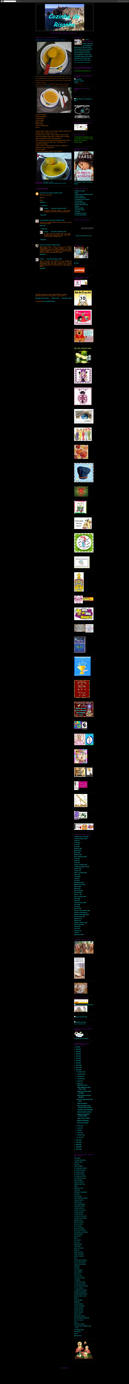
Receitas (76, 263)
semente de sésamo (79, 1316)
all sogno (76, 1164)
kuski (75, 1258)
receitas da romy (78, 1310)
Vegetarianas (77, 934)
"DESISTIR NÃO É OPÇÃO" (84, 1112)
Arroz (75, 844)
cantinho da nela (78, 1188)
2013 (77, 1067)
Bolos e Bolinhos (79, 856)
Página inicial (55, 298)
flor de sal (77, 1242)
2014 (77, 1065)
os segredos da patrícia (80, 1290)
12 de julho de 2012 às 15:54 (58, 231)
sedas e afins (77, 1314)
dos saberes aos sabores (81, 1232)
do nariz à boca (78, 1224)
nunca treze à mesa (79, 1278)
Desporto (76, 870)
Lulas (75, 880)
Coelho (76, 862)
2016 (77, 1060)
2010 (77, 1142)
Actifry (76, 840)
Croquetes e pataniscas (80, 866)
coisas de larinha (78, 1200)
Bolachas (76, 854)
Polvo (75, 906)
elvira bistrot (77, 1236)
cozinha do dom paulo (80, 1216)
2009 (77, 1144)
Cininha (42, 245)
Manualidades (78, 882)
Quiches (76, 908)
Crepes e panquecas (79, 864)
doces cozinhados (79, 1228)
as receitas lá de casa (80, 1178)
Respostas (44, 205)
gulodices (77, 1250)
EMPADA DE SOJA (82, 1085)
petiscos (76, 1298)
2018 (77, 1056)
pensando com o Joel (80, 1296)
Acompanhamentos (79, 838)
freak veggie (77, 1246)
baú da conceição (79, 1182)
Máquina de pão (78, 884)
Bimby (76, 852)
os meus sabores (78, 1288)
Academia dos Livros (80, 836)
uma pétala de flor (79, 1329)
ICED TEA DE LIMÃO (82, 1123)
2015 (77, 1063)
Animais (76, 842)
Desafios (76, 868)
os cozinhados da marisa (81, 1286)
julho (79, 1083)
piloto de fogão (78, 1300)
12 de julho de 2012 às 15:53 (58, 208)
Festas (76, 874)
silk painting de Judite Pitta (81, 1318)
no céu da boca (78, 1276)
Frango (76, 876)
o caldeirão (77, 1280)
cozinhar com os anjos (80, 1218)
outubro (79, 1076)
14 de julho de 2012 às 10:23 (54, 259)
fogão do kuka (78, 1244)
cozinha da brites (79, 1212)
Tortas (75, 932)
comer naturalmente (79, 1204)
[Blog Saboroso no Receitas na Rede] (83, 100)
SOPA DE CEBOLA (82, 1103)
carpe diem (77, 1190)
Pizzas (76, 904)
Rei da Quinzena (78, 916)
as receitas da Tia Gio (80, 1176)
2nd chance (77, 1158)
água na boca (77, 1335)
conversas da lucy (79, 1208)
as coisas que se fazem (80, 1168)
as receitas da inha (79, 1172)
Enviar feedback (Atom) (48, 301)
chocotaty (76, 1194)
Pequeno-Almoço (79, 902)
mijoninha (77, 1266)
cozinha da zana (78, 1214)
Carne (75, 858)
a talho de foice (78, 1162)
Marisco (76, 886)
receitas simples (78, 1312)
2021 (77, 1049)
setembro (80, 1078)
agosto (79, 1081)
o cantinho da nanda (79, 1282)
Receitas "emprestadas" (80, 910)
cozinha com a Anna (79, 1210)
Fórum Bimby (48, 86)
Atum (75, 846)
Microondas (77, 890)
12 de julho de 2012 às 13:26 (54, 193)
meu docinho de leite (80, 1262)
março (79, 1132)
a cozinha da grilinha (80, 1160)
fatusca (76, 1238)
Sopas (64, 183)
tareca (75, 1322)
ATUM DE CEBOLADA (83, 1120)
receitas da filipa (78, 1308)
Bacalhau (76, 848)
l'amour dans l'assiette (80, 1260)
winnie (76, 1333)
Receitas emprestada (79, 912)
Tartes (75, 928)
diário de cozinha (79, 1222)
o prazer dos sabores (80, 1284)
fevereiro (79, 1135)
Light (75, 878)
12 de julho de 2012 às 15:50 (56, 220)
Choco (76, 860)
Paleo (75, 898)
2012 (77, 1069)
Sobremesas (77, 924)
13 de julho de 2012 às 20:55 (52, 245)
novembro (80, 1074)
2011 (77, 1140)
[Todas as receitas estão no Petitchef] (79, 272)
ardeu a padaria (78, 1166)
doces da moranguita (80, 1230)
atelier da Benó (78, 1180)
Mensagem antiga (67, 298)
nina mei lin (77, 1274)
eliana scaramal (78, 1234)
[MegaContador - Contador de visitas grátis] (80, 1022)
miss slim (77, 1268)
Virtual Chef (77, 1331)
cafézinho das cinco (79, 1184)
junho (79, 1125)
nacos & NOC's (78, 1272)
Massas (76, 888)
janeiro (79, 1137)
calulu (75, 1186)
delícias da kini (78, 1220)
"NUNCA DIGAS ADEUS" (83, 1118)
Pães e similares (78, 896)
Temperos (77, 930)
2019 (77, 1053)
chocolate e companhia (80, 1192)
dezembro (80, 1071)
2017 (77, 1058)
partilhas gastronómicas (80, 1294)
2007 (77, 1149)
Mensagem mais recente (42, 298)
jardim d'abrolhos (79, 1254)
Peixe (75, 900)
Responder (43, 202)
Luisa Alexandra (44, 220)
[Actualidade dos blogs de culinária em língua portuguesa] (83, 1004)
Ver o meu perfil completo (82, 62)
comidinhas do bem (79, 1206)
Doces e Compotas (79, 872)
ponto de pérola (78, 1304)
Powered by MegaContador (80, 1023)
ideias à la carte (78, 1252)
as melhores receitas (79, 1170)
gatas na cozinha (78, 1248)
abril (78, 1130)
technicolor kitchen (79, 1324)
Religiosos (77, 918)
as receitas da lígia (79, 1174)
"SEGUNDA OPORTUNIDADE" (85, 1109)
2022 (77, 1047)
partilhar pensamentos (80, 1292)
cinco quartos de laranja (80, 1198)
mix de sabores (78, 1270)
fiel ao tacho (77, 1240)
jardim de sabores (79, 1256)
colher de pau (78, 1202)
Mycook (45, 183)
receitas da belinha (79, 1306)
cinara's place (78, 1196)
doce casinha (77, 1226)
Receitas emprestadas (55, 183)
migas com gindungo (80, 1264)
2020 (77, 1051)
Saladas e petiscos (79, 922)
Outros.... (76, 894)
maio (78, 1128)
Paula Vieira (43, 193)
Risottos (76, 920)
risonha (46, 208)
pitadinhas (77, 1302)
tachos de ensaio (78, 1320)
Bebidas (76, 850)
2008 (77, 1146)
